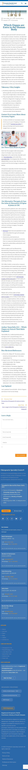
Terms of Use (6, 756)
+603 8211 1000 (8, 594)
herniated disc (8, 157)
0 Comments (14, 20)
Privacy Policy (6, 752)
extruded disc (5, 159)
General (5, 20)
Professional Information (9, 762)
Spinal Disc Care (6, 654)
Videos (4, 637)
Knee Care (5, 658)
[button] (22, 3)
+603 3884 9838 (8, 576)
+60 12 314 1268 (12, 596)
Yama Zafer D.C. (9, 347)
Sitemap (4, 765)
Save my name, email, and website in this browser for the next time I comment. (13, 450)
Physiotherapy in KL (7, 649)
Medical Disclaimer (7, 759)
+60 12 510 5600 (12, 579)
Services (4, 631)
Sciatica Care (5, 656)
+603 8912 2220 (8, 611)
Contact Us (5, 639)
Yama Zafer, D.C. (7, 18)
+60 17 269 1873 (12, 544)
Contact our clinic (16, 124)
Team (3, 633)
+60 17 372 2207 (12, 613)
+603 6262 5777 (8, 559)
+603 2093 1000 (8, 542)
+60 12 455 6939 (12, 561)
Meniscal (5, 230)
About (4, 629)
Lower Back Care (7, 652)
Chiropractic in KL (7, 647)
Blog (3, 635)
